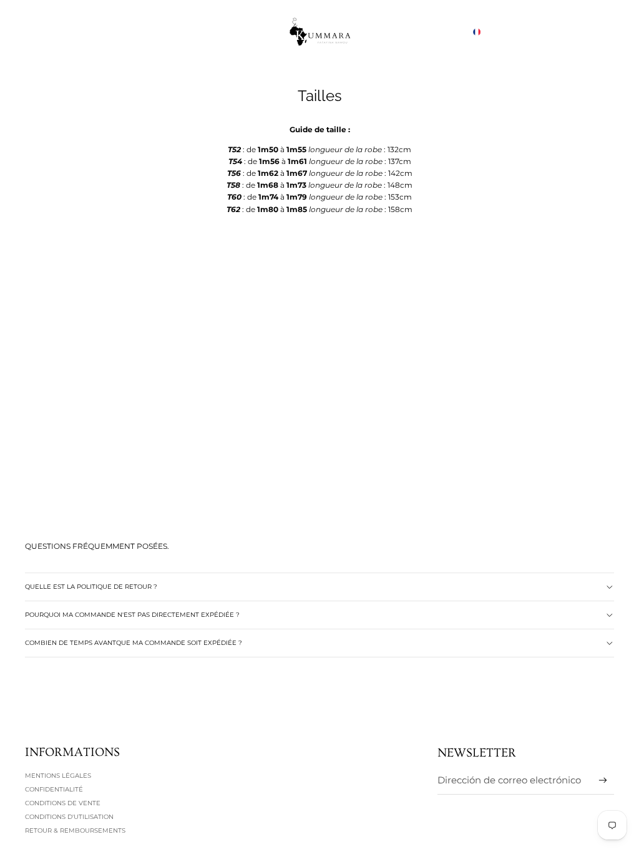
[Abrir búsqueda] (546, 32)
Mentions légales (58, 776)
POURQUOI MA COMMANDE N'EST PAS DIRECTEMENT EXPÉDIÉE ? (132, 615)
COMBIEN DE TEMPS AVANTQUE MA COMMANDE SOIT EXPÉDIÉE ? (133, 643)
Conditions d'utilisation (69, 817)
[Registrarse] (603, 780)
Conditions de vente (62, 803)
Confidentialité (54, 789)
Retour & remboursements (75, 830)
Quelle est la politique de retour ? (91, 587)
